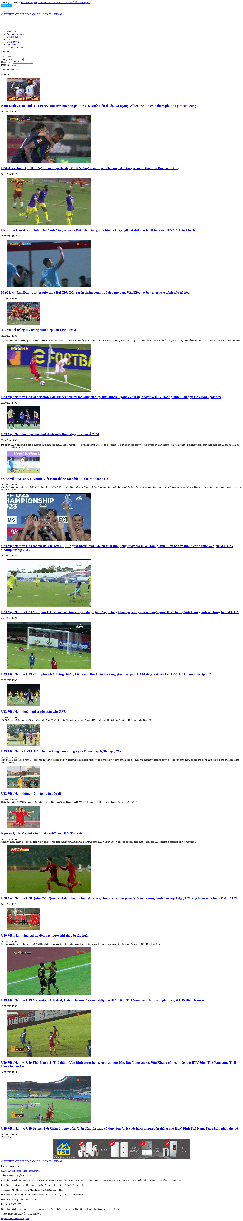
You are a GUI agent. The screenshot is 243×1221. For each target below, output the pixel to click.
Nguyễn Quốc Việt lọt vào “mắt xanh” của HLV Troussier (42, 833)
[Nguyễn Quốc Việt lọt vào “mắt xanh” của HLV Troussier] (23, 827)
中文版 (73, 2)
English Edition (41, 2)
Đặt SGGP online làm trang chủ (15, 1218)
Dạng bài (5, 65)
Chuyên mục (7, 62)
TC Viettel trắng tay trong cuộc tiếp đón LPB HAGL (39, 330)
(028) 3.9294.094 (9, 1171)
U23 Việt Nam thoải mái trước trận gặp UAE (33, 711)
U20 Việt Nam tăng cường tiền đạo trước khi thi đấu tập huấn (45, 935)
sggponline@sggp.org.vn (28, 1171)
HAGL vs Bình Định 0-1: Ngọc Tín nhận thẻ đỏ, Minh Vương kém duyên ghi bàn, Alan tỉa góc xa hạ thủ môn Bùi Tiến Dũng (90, 168)
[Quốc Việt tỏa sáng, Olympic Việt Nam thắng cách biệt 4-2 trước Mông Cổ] (23, 472)
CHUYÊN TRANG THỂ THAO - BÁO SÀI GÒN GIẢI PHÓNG (31, 14)
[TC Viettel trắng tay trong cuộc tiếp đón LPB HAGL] (23, 324)
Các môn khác (13, 44)
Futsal (9, 39)
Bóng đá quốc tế (14, 37)
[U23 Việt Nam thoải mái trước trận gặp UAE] (23, 705)
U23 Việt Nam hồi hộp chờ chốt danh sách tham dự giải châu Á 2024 (50, 434)
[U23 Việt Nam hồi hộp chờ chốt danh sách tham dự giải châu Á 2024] (23, 428)
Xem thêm (6, 1137)
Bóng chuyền (13, 42)
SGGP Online (27, 2)
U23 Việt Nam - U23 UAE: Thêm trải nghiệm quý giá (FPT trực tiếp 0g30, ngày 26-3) (62, 751)
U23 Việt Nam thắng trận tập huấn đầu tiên (32, 793)
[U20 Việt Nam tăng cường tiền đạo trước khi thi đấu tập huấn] (23, 929)
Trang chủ (11, 32)
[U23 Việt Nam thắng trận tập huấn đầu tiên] (23, 787)
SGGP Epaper (83, 2)
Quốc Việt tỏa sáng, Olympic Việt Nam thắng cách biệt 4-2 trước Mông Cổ (54, 478)
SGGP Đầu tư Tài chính (59, 2)
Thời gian (5, 59)
